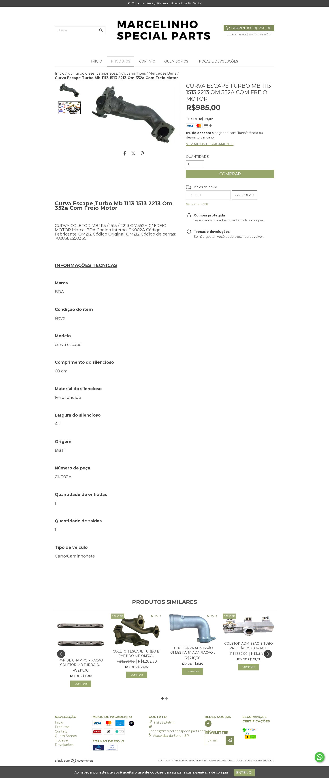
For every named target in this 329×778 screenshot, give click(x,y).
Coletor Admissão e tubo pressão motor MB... (248, 646)
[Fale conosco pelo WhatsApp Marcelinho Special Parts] (320, 757)
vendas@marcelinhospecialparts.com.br (180, 731)
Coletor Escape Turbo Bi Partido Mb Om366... (136, 653)
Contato (147, 61)
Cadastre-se (236, 34)
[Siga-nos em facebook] (208, 723)
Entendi (244, 772)
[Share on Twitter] (133, 153)
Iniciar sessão (260, 34)
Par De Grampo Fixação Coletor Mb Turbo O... (80, 662)
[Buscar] (100, 30)
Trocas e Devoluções (217, 61)
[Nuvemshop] (74, 762)
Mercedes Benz (163, 73)
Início (96, 61)
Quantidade (197, 157)
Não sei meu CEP (197, 204)
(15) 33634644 (164, 722)
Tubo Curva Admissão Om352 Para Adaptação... (192, 650)
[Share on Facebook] (125, 153)
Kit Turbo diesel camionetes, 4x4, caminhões (106, 73)
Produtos (120, 61)
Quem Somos (176, 61)
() (251, 28)
